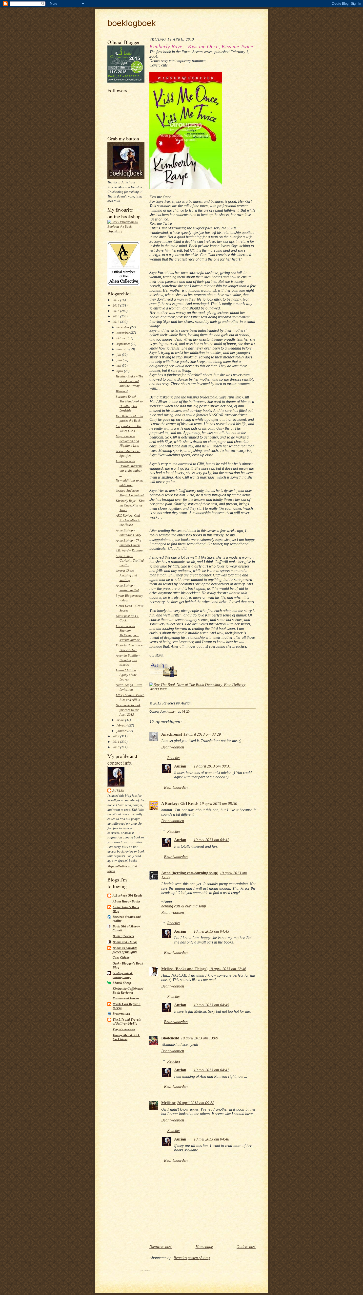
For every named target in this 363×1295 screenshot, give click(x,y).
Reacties (173, 758)
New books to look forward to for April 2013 (128, 709)
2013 (116, 322)
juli (119, 354)
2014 (116, 316)
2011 (116, 742)
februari (122, 725)
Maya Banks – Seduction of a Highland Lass (127, 440)
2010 (116, 747)
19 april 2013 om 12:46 (227, 969)
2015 (116, 311)
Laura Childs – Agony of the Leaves (126, 674)
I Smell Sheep (122, 983)
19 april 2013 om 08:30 (218, 803)
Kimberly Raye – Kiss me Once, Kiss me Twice (130, 505)
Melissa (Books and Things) (184, 969)
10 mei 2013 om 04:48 (211, 1139)
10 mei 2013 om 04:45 (211, 1005)
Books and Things (125, 942)
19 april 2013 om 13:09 (199, 1038)
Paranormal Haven (126, 998)
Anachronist (171, 734)
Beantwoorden (172, 747)
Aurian (118, 790)
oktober (122, 338)
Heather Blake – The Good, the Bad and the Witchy (129, 381)
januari (122, 731)
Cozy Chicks (121, 957)
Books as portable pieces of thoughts (125, 950)
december (123, 327)
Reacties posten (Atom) (192, 1258)
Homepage (204, 1247)
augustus (123, 349)
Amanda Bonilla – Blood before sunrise (128, 660)
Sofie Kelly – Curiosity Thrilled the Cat (130, 560)
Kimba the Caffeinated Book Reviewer (128, 990)
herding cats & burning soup (123, 975)
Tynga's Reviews (124, 1029)
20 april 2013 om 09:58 (195, 1103)
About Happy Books (126, 901)
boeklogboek (131, 23)
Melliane (168, 1103)
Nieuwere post (160, 1247)
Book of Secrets (123, 936)
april (120, 371)
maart (121, 720)
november (123, 332)
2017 (116, 300)
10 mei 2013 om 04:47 (211, 1070)
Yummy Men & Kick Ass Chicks (126, 1037)
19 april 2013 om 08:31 (212, 766)
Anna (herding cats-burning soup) (189, 873)
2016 (116, 305)
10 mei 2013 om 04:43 (211, 931)
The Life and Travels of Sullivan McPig (127, 1021)
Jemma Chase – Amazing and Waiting (126, 575)
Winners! (122, 391)
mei (119, 365)
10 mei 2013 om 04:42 (211, 840)
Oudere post (246, 1247)
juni (120, 360)
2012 (116, 736)
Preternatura (121, 1013)
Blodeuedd (170, 1038)
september (124, 344)
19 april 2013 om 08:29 (202, 734)
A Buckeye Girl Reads (127, 895)
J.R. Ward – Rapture (129, 550)
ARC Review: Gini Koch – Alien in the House (128, 520)
